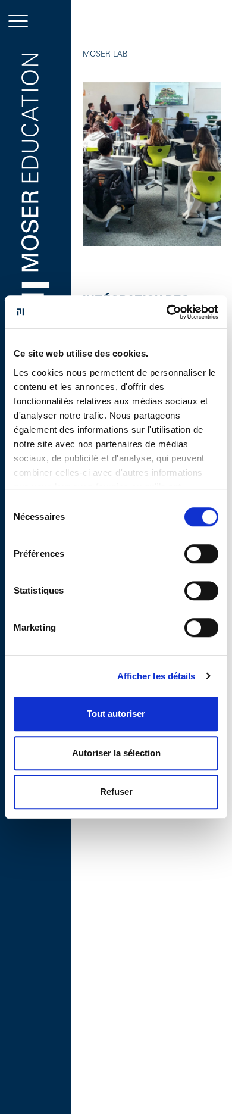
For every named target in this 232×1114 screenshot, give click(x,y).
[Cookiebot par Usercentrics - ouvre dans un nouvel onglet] (166, 312)
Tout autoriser (116, 714)
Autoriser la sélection (116, 753)
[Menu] (18, 21)
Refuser (116, 792)
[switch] (201, 553)
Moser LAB (105, 53)
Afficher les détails (156, 676)
